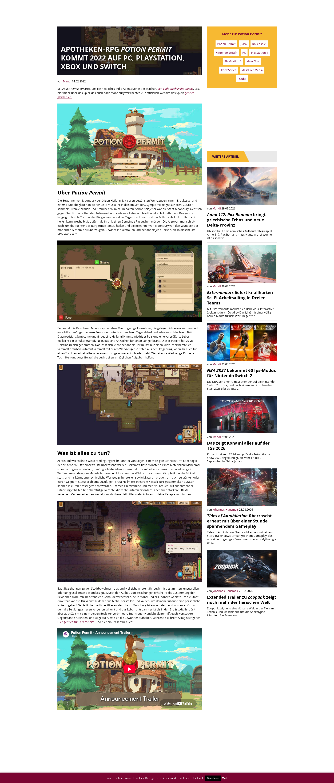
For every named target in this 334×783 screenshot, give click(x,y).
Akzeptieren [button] (213, 778)
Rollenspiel (259, 44)
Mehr (225, 778)
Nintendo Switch (226, 53)
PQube (241, 79)
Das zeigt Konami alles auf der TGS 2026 (238, 445)
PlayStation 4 (259, 53)
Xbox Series (228, 70)
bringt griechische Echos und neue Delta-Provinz (236, 220)
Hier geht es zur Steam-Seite (75, 622)
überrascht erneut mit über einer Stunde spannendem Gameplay (239, 521)
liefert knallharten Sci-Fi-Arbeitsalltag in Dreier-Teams (240, 297)
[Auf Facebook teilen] (271, 199)
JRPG (244, 44)
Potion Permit (226, 44)
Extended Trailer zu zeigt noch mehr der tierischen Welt (241, 599)
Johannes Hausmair (226, 509)
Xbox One (253, 61)
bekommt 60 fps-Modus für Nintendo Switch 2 (241, 372)
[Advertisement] (129, 739)
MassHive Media (252, 70)
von (175, 89)
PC (244, 53)
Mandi (67, 81)
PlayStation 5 (232, 61)
